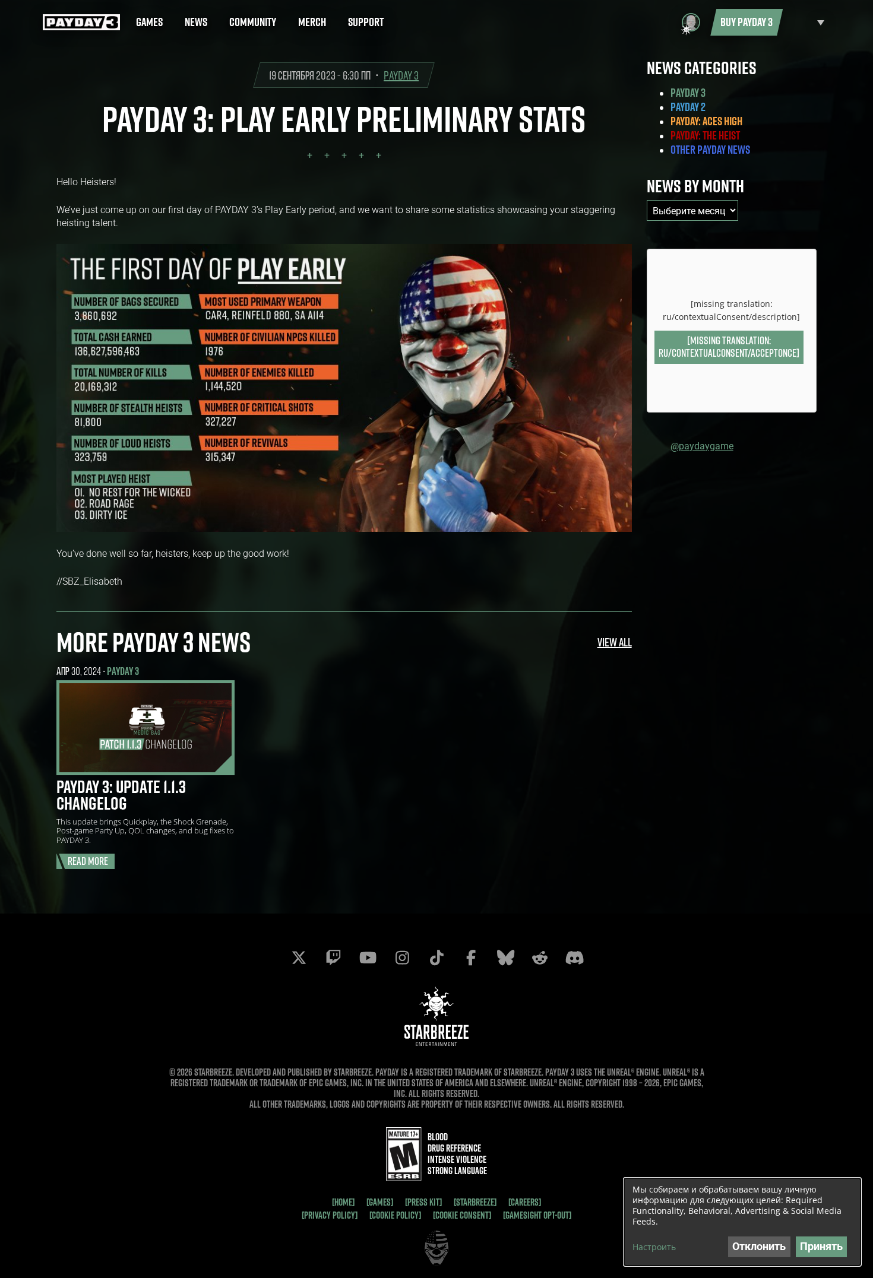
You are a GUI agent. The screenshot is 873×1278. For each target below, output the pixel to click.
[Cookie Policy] (395, 1215)
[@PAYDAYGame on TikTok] (436, 957)
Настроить (654, 1247)
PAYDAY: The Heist (705, 135)
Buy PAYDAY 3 (746, 22)
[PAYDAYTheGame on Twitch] (333, 957)
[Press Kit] (423, 1202)
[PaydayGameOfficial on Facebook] (471, 957)
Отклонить (759, 1246)
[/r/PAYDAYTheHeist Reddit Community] (540, 957)
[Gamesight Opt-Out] (537, 1215)
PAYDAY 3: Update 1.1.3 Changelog (121, 795)
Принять (821, 1246)
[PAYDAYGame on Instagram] (402, 957)
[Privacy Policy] (330, 1215)
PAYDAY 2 (688, 107)
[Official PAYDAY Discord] (574, 957)
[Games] (379, 1202)
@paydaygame (701, 445)
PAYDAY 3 (401, 75)
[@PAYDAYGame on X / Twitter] (298, 957)
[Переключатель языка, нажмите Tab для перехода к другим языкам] (806, 22)
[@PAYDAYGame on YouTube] (367, 957)
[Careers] (524, 1202)
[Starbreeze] (475, 1202)
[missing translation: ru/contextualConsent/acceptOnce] (729, 346)
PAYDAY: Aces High (706, 121)
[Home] (343, 1202)
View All (614, 642)
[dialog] (742, 1222)
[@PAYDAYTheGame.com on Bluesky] (505, 957)
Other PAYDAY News (710, 149)
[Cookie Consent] (462, 1215)
